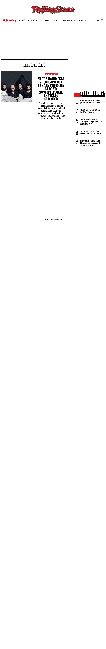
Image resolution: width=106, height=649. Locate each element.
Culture (47, 20)
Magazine (82, 20)
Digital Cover (68, 20)
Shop (56, 20)
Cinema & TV (34, 20)
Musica (21, 20)
